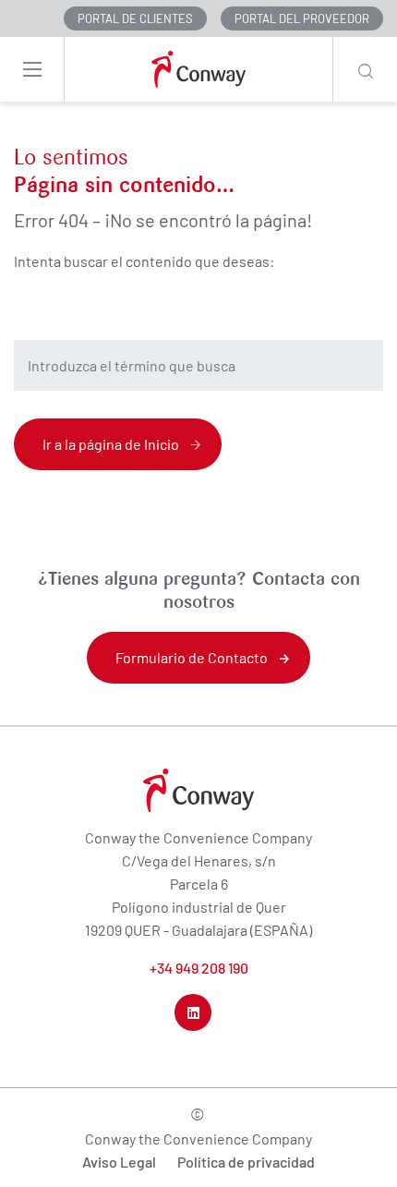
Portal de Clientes (135, 18)
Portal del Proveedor (302, 18)
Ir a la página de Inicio (110, 444)
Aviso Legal (119, 1161)
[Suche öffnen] (364, 69)
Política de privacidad (246, 1161)
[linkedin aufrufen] (192, 1012)
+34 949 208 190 (199, 967)
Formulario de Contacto (191, 657)
